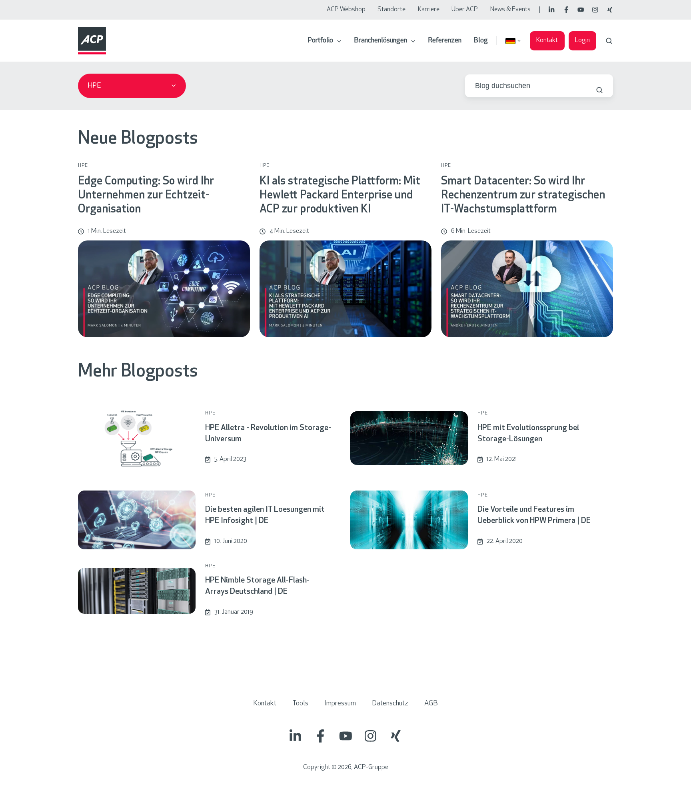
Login (582, 40)
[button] (609, 41)
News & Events (510, 9)
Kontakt (547, 40)
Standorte (391, 9)
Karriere (428, 9)
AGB (431, 703)
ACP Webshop (346, 9)
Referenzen (444, 40)
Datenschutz (390, 703)
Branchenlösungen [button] (380, 40)
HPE (83, 165)
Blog (480, 40)
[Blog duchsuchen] (599, 90)
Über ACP (464, 9)
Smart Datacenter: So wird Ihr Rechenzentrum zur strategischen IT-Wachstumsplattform (523, 195)
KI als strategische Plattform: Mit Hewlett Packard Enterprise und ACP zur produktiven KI (340, 195)
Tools (300, 703)
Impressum (340, 703)
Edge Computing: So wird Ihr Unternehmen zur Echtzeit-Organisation (146, 195)
